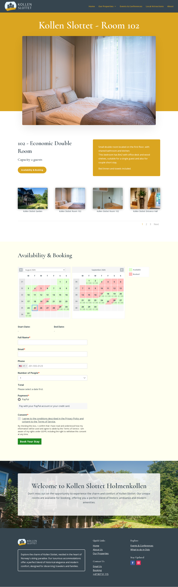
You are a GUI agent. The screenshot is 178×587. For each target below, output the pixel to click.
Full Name (24, 337)
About (170, 6)
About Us (98, 549)
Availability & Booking (32, 170)
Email (21, 349)
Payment (23, 395)
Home (92, 6)
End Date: (59, 326)
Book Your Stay (29, 441)
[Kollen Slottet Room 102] (70, 208)
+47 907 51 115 (100, 574)
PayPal (25, 399)
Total (21, 384)
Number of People (28, 372)
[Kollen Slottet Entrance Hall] (145, 208)
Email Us (97, 566)
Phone (21, 361)
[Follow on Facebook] (132, 563)
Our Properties (105, 6)
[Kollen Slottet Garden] (33, 208)
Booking (97, 570)
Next (156, 224)
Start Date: (24, 326)
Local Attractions (155, 6)
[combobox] (23, 365)
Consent (23, 414)
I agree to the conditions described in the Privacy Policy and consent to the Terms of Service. (53, 420)
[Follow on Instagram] (138, 563)
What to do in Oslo (140, 549)
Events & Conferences (131, 6)
